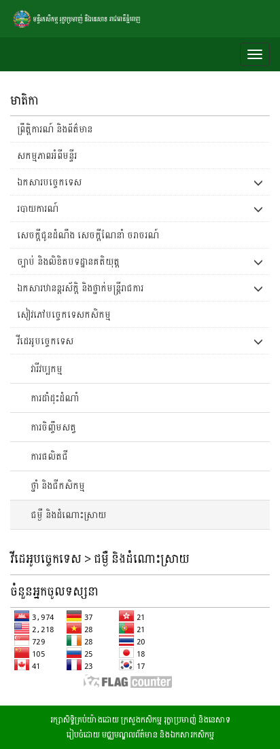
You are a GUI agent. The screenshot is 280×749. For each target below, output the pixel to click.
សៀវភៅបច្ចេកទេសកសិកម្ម (64, 314)
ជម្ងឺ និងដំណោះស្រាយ (68, 514)
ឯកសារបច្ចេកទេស (49, 181)
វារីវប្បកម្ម (47, 368)
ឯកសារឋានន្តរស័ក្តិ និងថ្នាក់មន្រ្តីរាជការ (80, 287)
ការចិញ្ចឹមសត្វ (53, 427)
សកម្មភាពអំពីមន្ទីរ (47, 155)
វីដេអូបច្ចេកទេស (45, 340)
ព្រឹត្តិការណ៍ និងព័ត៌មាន (54, 128)
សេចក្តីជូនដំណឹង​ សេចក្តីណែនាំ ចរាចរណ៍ (88, 234)
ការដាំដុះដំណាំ (55, 397)
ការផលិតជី (49, 456)
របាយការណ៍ (37, 208)
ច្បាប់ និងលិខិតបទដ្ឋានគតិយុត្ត (68, 261)
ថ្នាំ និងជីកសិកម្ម (58, 485)
